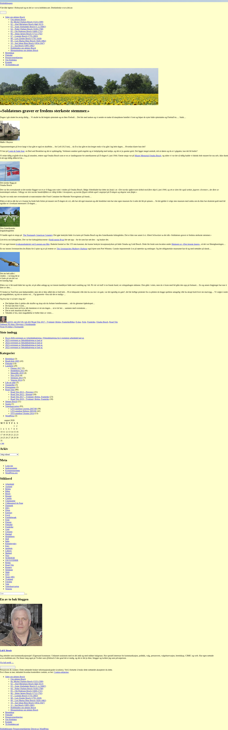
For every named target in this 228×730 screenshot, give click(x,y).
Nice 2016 (15, 375)
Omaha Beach (102, 322)
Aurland (8, 486)
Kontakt (8, 62)
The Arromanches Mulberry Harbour (72, 249)
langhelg (8, 548)
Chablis (8, 498)
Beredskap (9, 53)
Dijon (7, 510)
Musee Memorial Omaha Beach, (148, 155)
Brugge (8, 496)
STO (7, 574)
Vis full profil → (7, 662)
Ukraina (8, 582)
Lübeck (8, 551)
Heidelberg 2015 (18, 370)
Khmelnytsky (10, 543)
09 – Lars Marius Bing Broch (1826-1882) (28, 41)
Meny (3, 12)
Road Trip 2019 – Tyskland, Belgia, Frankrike (30, 399)
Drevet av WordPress (40, 729)
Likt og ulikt (10, 382)
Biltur (72, 322)
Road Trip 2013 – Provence (22, 392)
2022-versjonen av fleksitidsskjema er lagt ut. (24, 347)
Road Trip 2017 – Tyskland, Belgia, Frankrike (30, 397)
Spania (8, 404)
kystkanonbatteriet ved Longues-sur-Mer (32, 244)
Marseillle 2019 (17, 373)
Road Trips (10, 390)
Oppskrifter (10, 385)
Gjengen (8, 532)
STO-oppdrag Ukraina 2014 (22, 413)
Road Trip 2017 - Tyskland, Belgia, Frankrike (51, 322)
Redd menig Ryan (56, 240)
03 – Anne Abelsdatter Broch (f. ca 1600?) (28, 27)
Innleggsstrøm (11, 468)
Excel (7, 515)
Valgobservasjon (12, 406)
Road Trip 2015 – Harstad (21, 394)
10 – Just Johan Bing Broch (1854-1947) (28, 43)
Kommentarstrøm (12, 470)
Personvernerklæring (14, 57)
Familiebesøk (10, 517)
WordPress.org (11, 473)
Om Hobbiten (11, 60)
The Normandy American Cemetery (38, 235)
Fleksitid (8, 55)
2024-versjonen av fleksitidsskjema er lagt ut (23, 343)
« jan (2, 443)
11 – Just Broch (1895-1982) (22, 46)
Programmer (10, 387)
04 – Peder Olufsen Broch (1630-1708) (27, 29)
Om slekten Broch (18, 19)
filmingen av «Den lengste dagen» (186, 244)
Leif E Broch (6, 650)
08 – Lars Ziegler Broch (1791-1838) (26, 38)
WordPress (9, 416)
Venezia (8, 589)
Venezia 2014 (16, 380)
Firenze (8, 522)
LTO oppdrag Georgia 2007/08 (24, 409)
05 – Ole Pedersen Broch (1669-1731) (26, 31)
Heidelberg (10, 536)
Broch (7, 494)
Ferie (84, 322)
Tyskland (9, 579)
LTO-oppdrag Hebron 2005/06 (23, 411)
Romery (8, 567)
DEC (7, 508)
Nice (7, 555)
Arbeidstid (9, 484)
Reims (8, 563)
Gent (7, 529)
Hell (7, 539)
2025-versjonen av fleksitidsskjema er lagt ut (23, 340)
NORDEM (10, 558)
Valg (7, 584)
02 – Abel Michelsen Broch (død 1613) (27, 24)
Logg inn (9, 466)
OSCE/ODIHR (11, 560)
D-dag (78, 322)
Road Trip (113, 322)
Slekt (7, 572)
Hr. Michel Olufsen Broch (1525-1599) (27, 22)
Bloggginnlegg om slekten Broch (24, 50)
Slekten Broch (11, 401)
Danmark (9, 505)
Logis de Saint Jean (16, 151)
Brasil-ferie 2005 (12, 361)
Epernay (8, 513)
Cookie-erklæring (61, 672)
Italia (7, 541)
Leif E (9, 322)
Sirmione (9, 570)
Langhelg (9, 366)
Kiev (7, 546)
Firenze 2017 (16, 368)
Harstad (8, 534)
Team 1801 (10, 577)
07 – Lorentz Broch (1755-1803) (24, 36)
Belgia (8, 489)
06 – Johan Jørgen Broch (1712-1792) (26, 34)
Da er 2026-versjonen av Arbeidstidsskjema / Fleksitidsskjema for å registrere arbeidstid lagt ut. (44, 338)
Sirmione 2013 (17, 378)
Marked (8, 553)
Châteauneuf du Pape (14, 503)
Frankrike (91, 322)
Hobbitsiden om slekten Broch (23, 48)
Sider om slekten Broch (15, 17)
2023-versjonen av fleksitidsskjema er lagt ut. (24, 345)
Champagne (10, 501)
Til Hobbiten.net (12, 65)
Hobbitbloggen (6, 3)
